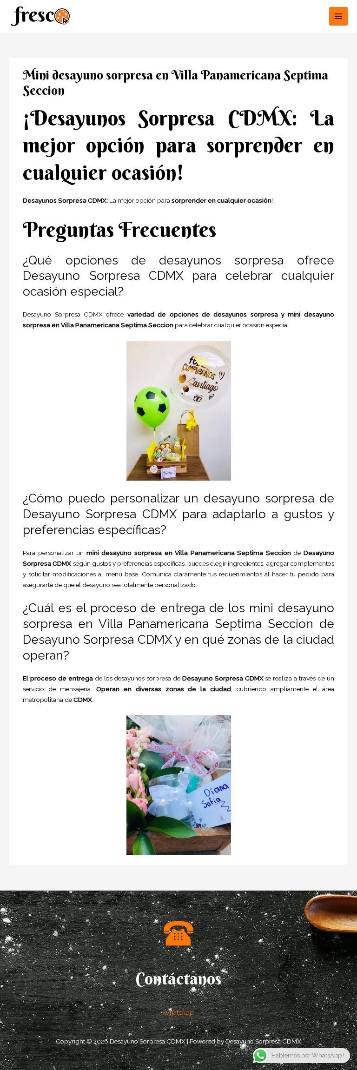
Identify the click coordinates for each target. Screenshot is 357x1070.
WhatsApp (178, 1012)
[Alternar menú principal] (338, 16)
